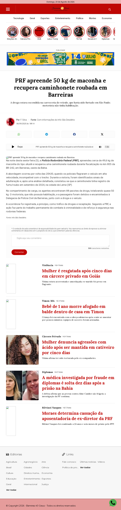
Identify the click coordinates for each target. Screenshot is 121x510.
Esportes (45, 18)
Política (79, 18)
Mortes (92, 18)
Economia (107, 18)
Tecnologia (18, 18)
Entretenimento (62, 18)
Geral (32, 18)
